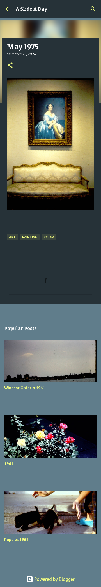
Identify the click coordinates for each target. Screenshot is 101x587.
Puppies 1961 (16, 539)
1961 (8, 463)
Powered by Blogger (54, 579)
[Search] (93, 9)
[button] (10, 65)
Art (12, 237)
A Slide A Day (31, 9)
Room (49, 237)
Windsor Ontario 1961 (24, 388)
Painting (29, 237)
